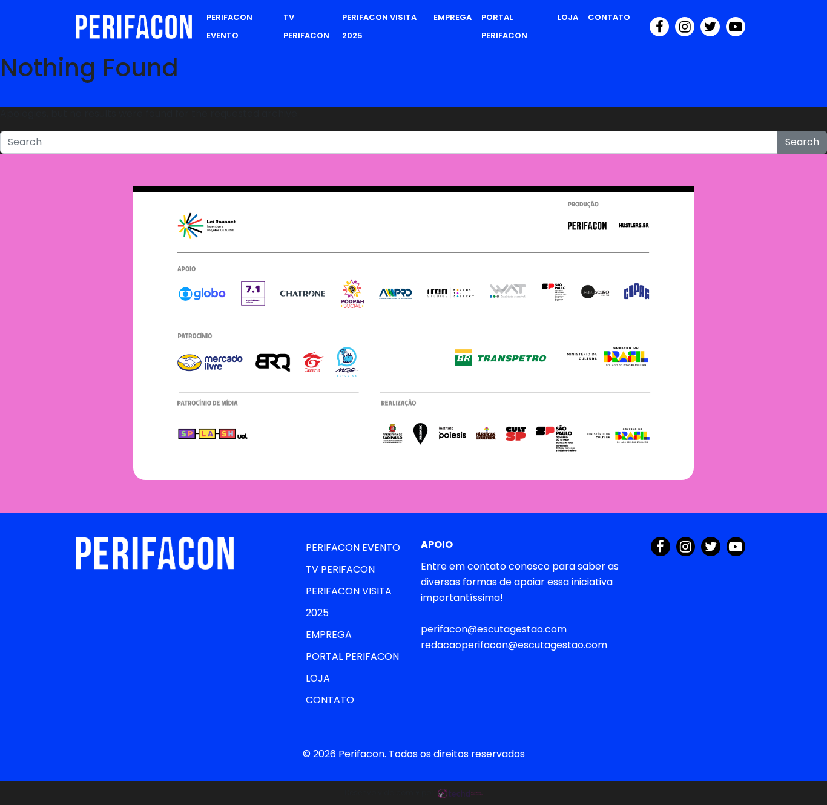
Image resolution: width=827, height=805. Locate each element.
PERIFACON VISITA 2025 (379, 26)
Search (802, 142)
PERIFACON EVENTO (229, 26)
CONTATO (609, 17)
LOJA (568, 17)
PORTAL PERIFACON (504, 26)
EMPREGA (452, 17)
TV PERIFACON (306, 26)
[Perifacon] (134, 27)
